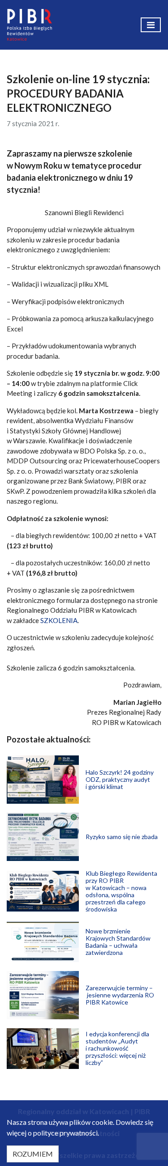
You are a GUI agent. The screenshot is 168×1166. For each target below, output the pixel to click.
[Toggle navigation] (151, 24)
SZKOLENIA (59, 620)
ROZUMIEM (33, 1153)
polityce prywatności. (66, 1132)
